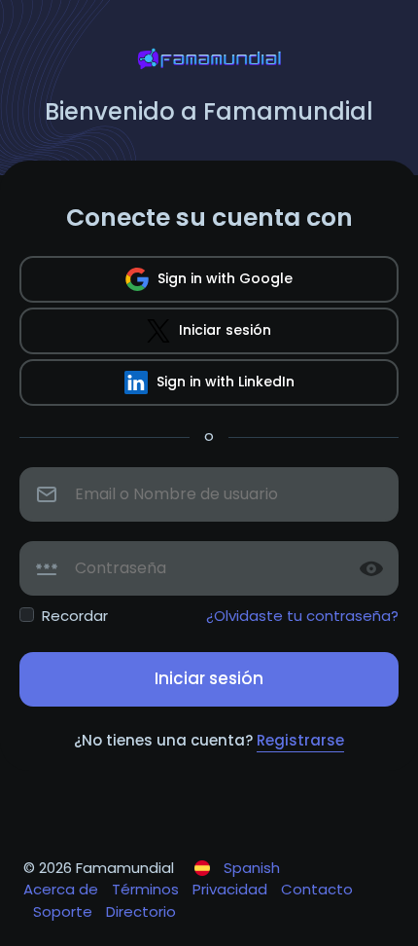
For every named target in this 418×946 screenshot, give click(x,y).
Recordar (75, 615)
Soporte (64, 911)
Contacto (317, 889)
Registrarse (300, 740)
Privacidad (231, 889)
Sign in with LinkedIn (224, 381)
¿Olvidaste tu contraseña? (302, 615)
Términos (147, 889)
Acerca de (62, 889)
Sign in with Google (223, 278)
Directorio (141, 911)
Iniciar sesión (223, 330)
